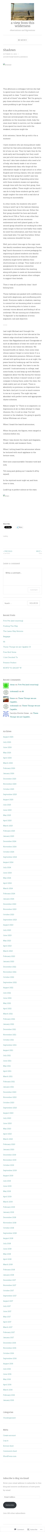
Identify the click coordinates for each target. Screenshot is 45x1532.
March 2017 (7, 1327)
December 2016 (9, 1343)
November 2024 (9, 846)
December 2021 (9, 1029)
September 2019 (10, 1170)
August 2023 (8, 925)
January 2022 (8, 1024)
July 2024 (7, 867)
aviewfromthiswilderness (15, 57)
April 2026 (7, 758)
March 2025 (8, 825)
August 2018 (8, 1238)
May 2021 (7, 1066)
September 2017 (9, 1296)
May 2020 (7, 1128)
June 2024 (7, 873)
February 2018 (9, 1269)
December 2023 (9, 904)
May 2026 (7, 752)
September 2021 (9, 1045)
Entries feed (8, 1446)
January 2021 (8, 1087)
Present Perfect (9, 662)
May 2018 (7, 1254)
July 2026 (7, 742)
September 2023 (10, 919)
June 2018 (7, 1249)
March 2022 (8, 1013)
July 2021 (7, 1055)
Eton (39, 552)
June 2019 (7, 1186)
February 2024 (9, 893)
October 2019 (8, 1165)
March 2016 (8, 1390)
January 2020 (8, 1149)
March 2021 (7, 1076)
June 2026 (7, 747)
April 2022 (7, 1008)
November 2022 (9, 972)
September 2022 (10, 982)
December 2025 (9, 779)
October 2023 (8, 914)
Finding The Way (10, 626)
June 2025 (7, 810)
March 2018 (8, 1264)
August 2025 (8, 799)
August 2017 (8, 1301)
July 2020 (7, 1118)
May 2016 (7, 1379)
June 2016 (7, 1374)
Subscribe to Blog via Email (16, 1478)
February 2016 (9, 1395)
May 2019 (7, 1191)
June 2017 (7, 1311)
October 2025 (8, 789)
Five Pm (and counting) (13, 621)
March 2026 (8, 763)
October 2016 (8, 1353)
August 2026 (8, 737)
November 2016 (9, 1348)
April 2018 (7, 1259)
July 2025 (7, 805)
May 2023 (7, 940)
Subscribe (10, 1505)
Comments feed (10, 1451)
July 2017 (7, 1306)
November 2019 (9, 1160)
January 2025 (8, 836)
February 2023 (9, 956)
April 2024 (7, 883)
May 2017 (7, 1316)
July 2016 (7, 1369)
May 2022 (7, 1003)
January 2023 (8, 961)
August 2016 (8, 1363)
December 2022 (9, 967)
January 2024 (8, 899)
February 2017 (9, 1332)
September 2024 (10, 857)
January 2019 (8, 1212)
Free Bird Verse (9, 652)
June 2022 (7, 998)
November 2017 (9, 1285)
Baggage (6, 636)
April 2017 (7, 1322)
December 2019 (9, 1155)
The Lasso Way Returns (13, 631)
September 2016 (10, 1358)
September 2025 (10, 794)
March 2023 (8, 951)
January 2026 (8, 773)
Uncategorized (9, 1418)
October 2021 (8, 1040)
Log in (5, 1440)
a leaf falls (7, 552)
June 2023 (7, 935)
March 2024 (8, 888)
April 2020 (7, 1134)
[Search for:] (15, 603)
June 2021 (7, 1061)
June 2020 (7, 1123)
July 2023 (7, 930)
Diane (12, 698)
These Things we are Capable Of (17, 647)
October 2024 (8, 852)
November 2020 (9, 1097)
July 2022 (7, 993)
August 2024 (8, 862)
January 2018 (8, 1275)
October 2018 (8, 1228)
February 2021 (9, 1081)
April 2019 (7, 1196)
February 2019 (9, 1207)
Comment (34, 590)
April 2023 (7, 946)
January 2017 (8, 1337)
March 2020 (8, 1139)
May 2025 (7, 815)
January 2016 (8, 1400)
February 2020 (9, 1144)
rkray (12, 684)
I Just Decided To (10, 657)
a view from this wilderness (22, 24)
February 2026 (9, 768)
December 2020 (9, 1092)
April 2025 (7, 820)
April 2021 (7, 1071)
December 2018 (9, 1217)
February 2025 (9, 831)
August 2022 (8, 987)
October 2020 (8, 1102)
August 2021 (8, 1050)
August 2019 (8, 1175)
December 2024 (9, 841)
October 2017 (8, 1290)
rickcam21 (14, 691)
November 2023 (9, 909)
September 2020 (10, 1107)
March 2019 (8, 1201)
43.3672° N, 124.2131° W (12, 668)
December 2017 (9, 1280)
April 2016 (7, 1384)
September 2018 (10, 1233)
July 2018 (7, 1243)
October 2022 (8, 977)
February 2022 (9, 1019)
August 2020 (8, 1113)
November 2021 (9, 1034)
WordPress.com (9, 1456)
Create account (9, 1435)
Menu (24, 40)
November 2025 (9, 784)
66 (4, 641)
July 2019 (7, 1181)
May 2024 (7, 878)
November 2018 (9, 1222)
